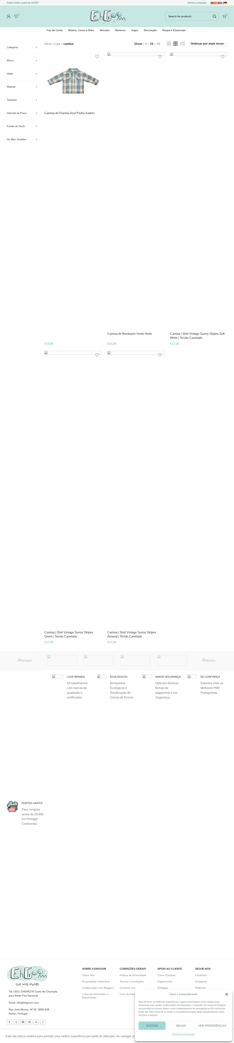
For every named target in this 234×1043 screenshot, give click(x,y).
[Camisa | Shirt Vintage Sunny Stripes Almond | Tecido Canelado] (135, 490)
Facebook (201, 975)
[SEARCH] (214, 16)
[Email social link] (23, 1022)
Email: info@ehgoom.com (24, 1002)
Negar (181, 1025)
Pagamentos (164, 981)
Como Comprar (166, 975)
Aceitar (152, 1025)
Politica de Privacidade (133, 975)
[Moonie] (209, 660)
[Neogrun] (25, 660)
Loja (57, 43)
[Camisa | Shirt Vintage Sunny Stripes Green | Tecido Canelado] (73, 490)
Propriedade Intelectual (95, 981)
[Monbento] (135, 660)
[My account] (8, 16)
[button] (226, 994)
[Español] (215, 2)
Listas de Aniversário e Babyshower (95, 996)
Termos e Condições (132, 981)
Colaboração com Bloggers (98, 987)
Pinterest (200, 987)
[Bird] (98, 660)
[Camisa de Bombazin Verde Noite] (135, 191)
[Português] (212, 2)
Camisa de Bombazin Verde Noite (129, 333)
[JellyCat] (61, 660)
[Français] (222, 2)
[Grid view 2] (169, 43)
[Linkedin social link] (36, 1022)
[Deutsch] (225, 2)
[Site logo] (106, 16)
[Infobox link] (26, 813)
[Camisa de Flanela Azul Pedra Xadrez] (73, 80)
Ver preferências (212, 1025)
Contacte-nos (127, 987)
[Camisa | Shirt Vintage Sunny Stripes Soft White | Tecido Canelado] (198, 191)
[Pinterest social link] (29, 1022)
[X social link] (16, 1022)
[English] (219, 2)
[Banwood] (172, 660)
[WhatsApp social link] (43, 1022)
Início (47, 43)
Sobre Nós (88, 975)
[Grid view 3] (176, 43)
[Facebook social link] (9, 1022)
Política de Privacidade (183, 1034)
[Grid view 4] (182, 43)
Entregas (162, 987)
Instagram (201, 981)
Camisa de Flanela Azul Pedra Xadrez (69, 113)
